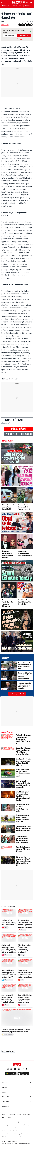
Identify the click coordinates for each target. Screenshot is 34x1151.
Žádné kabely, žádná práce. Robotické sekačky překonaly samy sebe (22, 818)
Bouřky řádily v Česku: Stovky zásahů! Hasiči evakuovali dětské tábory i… (23, 762)
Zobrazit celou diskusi (19, 434)
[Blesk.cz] (16, 2)
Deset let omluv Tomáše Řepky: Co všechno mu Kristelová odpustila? (23, 828)
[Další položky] (31, 5)
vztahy (12, 1051)
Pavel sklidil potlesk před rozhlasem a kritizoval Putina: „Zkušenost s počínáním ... (24, 686)
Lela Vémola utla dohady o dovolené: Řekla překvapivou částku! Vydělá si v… (22, 839)
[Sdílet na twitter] (22, 24)
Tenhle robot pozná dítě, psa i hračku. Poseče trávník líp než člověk (23, 772)
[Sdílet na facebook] (19, 24)
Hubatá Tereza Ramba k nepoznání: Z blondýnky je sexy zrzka (23, 807)
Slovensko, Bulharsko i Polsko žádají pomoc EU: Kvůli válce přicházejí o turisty (23, 751)
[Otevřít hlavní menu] (2, 2)
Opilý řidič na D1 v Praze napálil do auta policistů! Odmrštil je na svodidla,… (23, 784)
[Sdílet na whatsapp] (28, 24)
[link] (7, 1069)
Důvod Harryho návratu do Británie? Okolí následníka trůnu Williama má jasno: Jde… (23, 861)
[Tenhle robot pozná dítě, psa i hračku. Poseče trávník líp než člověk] (8, 773)
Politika (4, 669)
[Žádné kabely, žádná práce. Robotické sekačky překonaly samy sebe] (8, 818)
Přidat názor (18, 429)
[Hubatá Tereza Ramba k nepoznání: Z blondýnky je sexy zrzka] (8, 807)
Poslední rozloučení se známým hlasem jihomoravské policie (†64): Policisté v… (23, 739)
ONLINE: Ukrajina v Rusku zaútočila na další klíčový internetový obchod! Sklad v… (23, 796)
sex (3, 1051)
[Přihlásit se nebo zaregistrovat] (31, 2)
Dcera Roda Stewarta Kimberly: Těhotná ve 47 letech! (23, 849)
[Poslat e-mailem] (31, 24)
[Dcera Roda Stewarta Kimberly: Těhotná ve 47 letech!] (8, 850)
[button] (11, 1074)
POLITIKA (5, 658)
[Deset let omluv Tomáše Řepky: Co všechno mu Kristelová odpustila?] (8, 829)
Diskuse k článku (13, 419)
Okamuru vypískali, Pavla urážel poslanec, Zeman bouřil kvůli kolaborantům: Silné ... (25, 675)
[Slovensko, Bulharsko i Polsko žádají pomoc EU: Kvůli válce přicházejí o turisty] (8, 751)
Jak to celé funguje (17, 39)
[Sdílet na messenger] (25, 24)
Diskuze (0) (4, 25)
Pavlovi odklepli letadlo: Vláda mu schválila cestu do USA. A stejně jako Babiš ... (24, 665)
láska (7, 1051)
